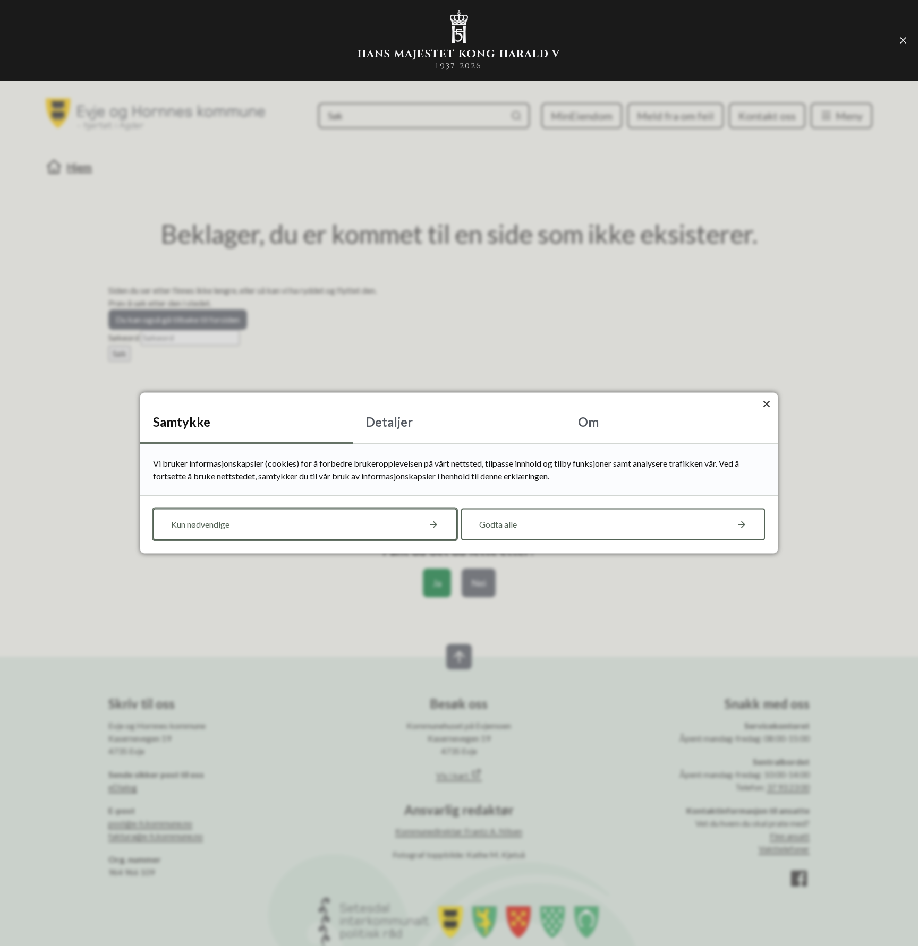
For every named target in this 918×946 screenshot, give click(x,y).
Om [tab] (588, 421)
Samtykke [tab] (181, 421)
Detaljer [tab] (389, 421)
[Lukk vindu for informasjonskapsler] (766, 404)
